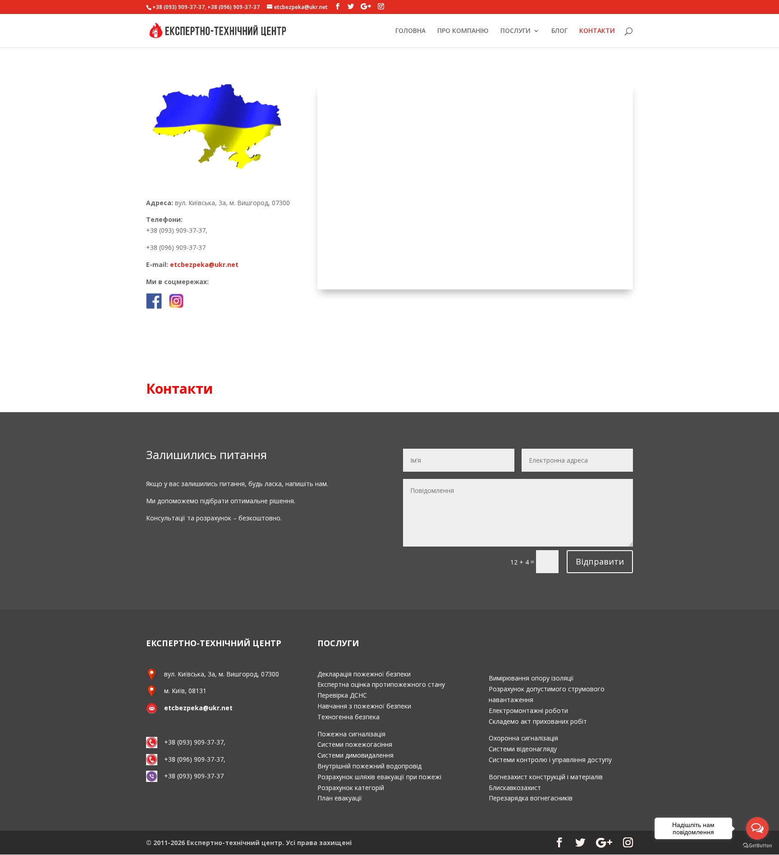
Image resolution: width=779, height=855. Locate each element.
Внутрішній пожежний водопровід (369, 766)
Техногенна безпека (348, 716)
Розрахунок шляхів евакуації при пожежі (379, 776)
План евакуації (339, 798)
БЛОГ (559, 31)
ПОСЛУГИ (515, 31)
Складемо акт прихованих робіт (538, 721)
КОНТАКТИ (597, 31)
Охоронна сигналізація (523, 738)
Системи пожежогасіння (354, 744)
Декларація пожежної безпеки (364, 674)
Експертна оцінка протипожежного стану (381, 684)
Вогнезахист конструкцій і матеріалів (546, 776)
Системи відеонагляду (523, 749)
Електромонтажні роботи (528, 710)
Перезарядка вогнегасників (531, 798)
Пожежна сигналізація (351, 734)
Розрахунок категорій (350, 787)
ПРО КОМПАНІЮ (463, 31)
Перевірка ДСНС (342, 695)
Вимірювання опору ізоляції (531, 678)
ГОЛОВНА (410, 31)
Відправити (600, 561)
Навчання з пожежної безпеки (364, 706)
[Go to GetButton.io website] (757, 846)
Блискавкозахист (515, 787)
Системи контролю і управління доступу (550, 759)
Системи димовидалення (355, 755)
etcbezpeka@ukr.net (204, 264)
